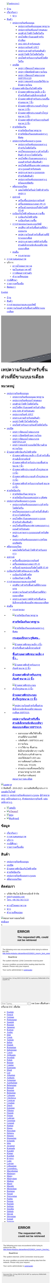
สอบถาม (16, 779)
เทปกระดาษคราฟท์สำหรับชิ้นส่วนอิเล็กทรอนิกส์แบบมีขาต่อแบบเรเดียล (32, 245)
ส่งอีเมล (5, 922)
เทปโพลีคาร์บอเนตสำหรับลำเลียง (28, 407)
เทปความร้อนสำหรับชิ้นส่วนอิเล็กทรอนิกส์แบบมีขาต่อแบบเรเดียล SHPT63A (27, 723)
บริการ (10, 840)
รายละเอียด (26, 779)
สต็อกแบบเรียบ (19, 186)
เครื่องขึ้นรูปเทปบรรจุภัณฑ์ (31, 200)
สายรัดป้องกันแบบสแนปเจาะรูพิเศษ (29, 497)
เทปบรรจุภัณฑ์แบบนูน (23, 23)
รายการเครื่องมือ (15, 283)
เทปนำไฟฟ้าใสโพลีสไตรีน (31, 54)
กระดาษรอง (24, 255)
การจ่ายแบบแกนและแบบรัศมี (27, 224)
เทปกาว (5, 795)
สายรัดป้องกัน (19, 127)
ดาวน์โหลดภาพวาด (22, 266)
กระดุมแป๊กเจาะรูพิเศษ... (26, 638)
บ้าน (9, 9)
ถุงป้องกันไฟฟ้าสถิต (27, 217)
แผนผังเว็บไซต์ (8, 792)
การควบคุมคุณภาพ (16, 259)
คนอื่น (15, 252)
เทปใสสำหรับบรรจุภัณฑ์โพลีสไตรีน (29, 425)
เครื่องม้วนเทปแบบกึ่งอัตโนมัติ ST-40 (30, 567)
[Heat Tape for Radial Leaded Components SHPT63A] (28, 712)
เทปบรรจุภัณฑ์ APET (28, 47)
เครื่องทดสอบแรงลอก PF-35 (32, 204)
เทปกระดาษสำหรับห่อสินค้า (32, 51)
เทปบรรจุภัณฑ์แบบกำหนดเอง (32, 30)
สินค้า (10, 19)
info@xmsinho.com (16, 896)
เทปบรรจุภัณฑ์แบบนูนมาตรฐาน (34, 26)
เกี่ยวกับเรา (12, 12)
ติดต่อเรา (11, 287)
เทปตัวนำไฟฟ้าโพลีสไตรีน (31, 33)
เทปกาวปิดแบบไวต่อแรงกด (31, 68)
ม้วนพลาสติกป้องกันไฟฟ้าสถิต (27, 88)
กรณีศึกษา (12, 280)
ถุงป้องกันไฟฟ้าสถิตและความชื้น (28, 213)
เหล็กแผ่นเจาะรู (13, 799)
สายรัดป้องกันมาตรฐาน (29, 130)
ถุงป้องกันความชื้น (27, 220)
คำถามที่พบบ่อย (20, 276)
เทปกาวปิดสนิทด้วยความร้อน (32, 72)
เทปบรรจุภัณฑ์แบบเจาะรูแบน (26, 141)
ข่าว (14, 16)
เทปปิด (15, 65)
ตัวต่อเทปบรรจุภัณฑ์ (32, 799)
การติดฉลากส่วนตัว (22, 273)
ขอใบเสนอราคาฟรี (21, 269)
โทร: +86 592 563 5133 (18, 900)
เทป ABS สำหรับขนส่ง (29, 44)
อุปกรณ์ (16, 197)
